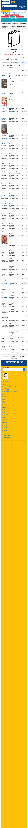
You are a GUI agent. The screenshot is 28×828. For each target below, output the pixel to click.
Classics (5, 424)
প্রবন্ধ (4, 398)
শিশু (4, 412)
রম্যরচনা (5, 411)
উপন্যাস (4, 396)
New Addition (6, 419)
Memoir (5, 429)
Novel (4, 421)
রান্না (4, 417)
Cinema (5, 427)
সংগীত (4, 409)
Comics (5, 425)
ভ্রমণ (4, 401)
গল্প (4, 399)
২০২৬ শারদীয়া (6, 388)
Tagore (5, 422)
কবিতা (4, 394)
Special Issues (6, 393)
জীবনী (4, 407)
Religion (5, 430)
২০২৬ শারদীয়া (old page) (8, 389)
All (25, 62)
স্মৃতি (4, 406)
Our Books (5, 385)
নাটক (4, 403)
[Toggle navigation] (13, 2)
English (22, 62)
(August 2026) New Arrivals (9, 386)
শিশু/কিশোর (5, 414)
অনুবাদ (4, 404)
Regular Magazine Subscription (10, 391)
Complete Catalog (5, 11)
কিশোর (4, 416)
